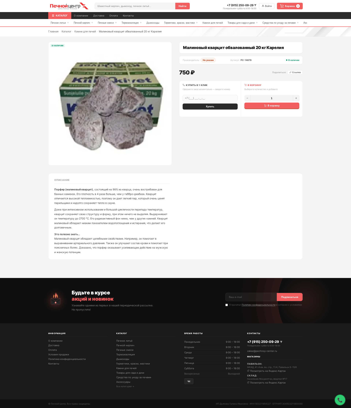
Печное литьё (124, 340)
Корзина (292, 6)
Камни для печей (213, 22)
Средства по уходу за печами (281, 22)
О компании (81, 15)
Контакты (128, 15)
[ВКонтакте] (188, 381)
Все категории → (125, 386)
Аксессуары (123, 381)
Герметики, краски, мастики (181, 22)
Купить (210, 106)
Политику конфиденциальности (258, 304)
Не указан (208, 60)
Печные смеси (107, 22)
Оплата (113, 15)
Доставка (98, 15)
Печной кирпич (83, 22)
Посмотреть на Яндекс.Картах (267, 370)
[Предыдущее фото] (54, 103)
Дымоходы (152, 22)
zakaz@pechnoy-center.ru (262, 350)
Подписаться (289, 297)
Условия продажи (58, 354)
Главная (53, 31)
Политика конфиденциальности (67, 359)
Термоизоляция (132, 22)
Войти (268, 6)
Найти (182, 6)
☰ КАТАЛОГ (60, 15)
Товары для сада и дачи (243, 22)
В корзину (274, 105)
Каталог (66, 31)
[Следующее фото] (166, 103)
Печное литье (60, 22)
